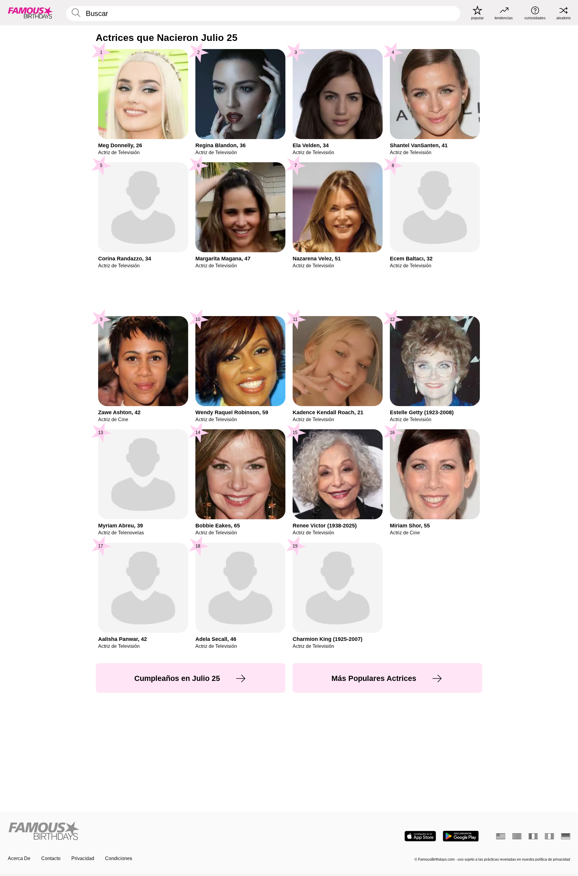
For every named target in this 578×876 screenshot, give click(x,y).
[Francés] (533, 836)
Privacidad (82, 858)
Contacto (51, 858)
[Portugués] (516, 836)
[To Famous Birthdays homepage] (30, 12)
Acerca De (19, 858)
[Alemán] (565, 836)
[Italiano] (549, 836)
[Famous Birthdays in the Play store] (461, 836)
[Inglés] (500, 836)
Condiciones (118, 858)
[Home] (146, 831)
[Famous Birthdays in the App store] (420, 836)
